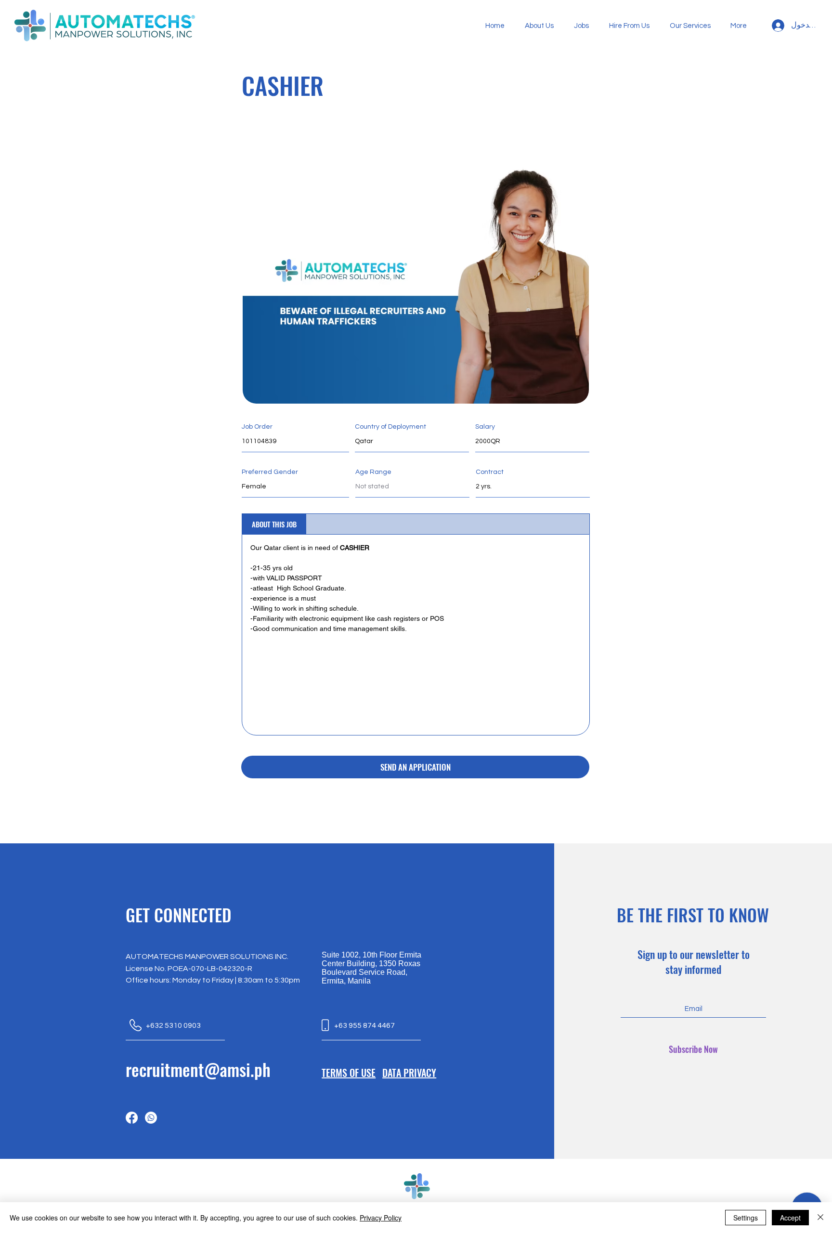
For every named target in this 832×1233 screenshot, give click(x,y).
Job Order (257, 426)
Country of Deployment (390, 426)
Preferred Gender (270, 472)
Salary (485, 426)
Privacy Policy (381, 1217)
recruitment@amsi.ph (198, 1069)
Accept (790, 1217)
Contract (490, 472)
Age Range (373, 472)
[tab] (274, 524)
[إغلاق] (820, 1217)
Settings (745, 1217)
